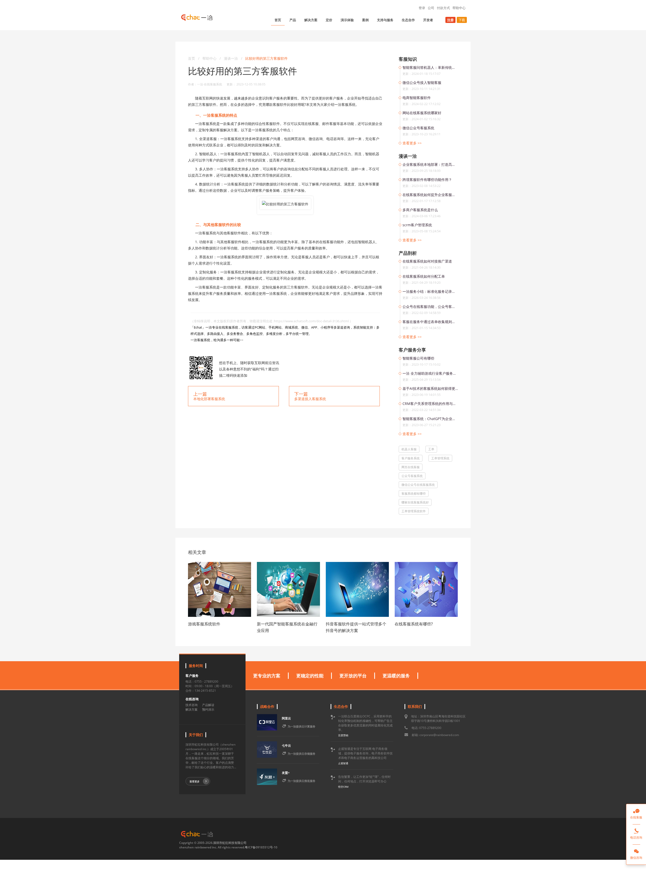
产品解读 (208, 705)
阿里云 (286, 718)
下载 (462, 20)
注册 (450, 20)
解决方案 (310, 20)
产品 (292, 20)
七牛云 (286, 745)
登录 (422, 8)
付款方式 (443, 8)
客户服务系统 (410, 458)
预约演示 (208, 709)
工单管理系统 (440, 458)
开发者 (428, 20)
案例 (365, 20)
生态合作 (408, 20)
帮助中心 (459, 8)
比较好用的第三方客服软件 (266, 58)
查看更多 (195, 781)
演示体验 (347, 20)
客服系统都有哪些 (413, 493)
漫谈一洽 (231, 58)
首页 (278, 20)
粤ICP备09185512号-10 (261, 847)
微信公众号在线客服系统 (418, 485)
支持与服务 (385, 20)
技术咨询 (191, 705)
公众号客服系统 (412, 476)
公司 (431, 8)
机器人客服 (409, 449)
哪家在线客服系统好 (415, 502)
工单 (431, 449)
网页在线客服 (410, 467)
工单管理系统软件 (413, 511)
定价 (329, 20)
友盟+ (286, 773)
